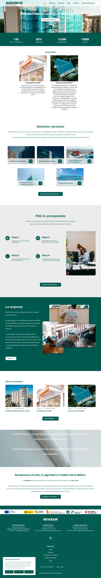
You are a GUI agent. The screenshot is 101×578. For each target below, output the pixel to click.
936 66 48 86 (72, 531)
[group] (33, 83)
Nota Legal (60, 567)
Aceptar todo (29, 572)
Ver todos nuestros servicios (49, 194)
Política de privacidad (47, 567)
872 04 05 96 (41, 531)
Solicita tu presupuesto (49, 284)
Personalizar (9, 572)
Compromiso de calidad (50, 555)
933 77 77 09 (14, 531)
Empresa (50, 552)
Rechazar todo (19, 572)
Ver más (9, 358)
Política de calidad (50, 558)
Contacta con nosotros (49, 496)
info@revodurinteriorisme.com (85, 531)
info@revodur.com (23, 531)
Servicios (61, 3)
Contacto (76, 3)
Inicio (44, 3)
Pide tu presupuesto (88, 3)
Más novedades (49, 418)
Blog (68, 3)
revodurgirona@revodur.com (53, 531)
